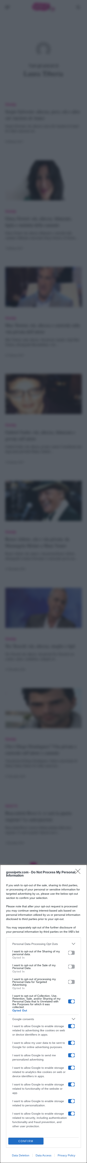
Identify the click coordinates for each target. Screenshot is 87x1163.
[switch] (71, 953)
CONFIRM (25, 1141)
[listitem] (43, 944)
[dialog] (43, 1014)
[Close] (79, 872)
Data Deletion (20, 1155)
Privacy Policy (66, 1155)
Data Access (43, 1155)
